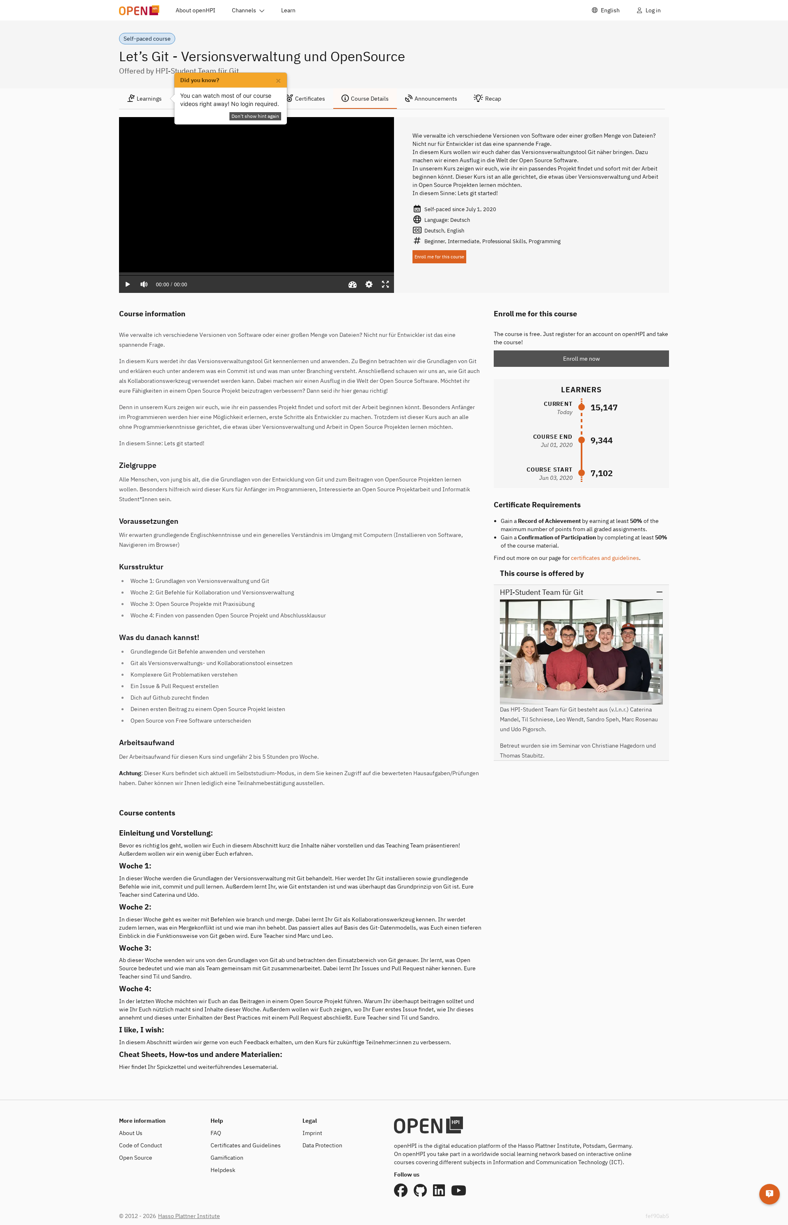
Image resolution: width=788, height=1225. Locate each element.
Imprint (312, 1133)
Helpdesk (223, 1170)
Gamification (227, 1157)
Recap (493, 98)
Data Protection (322, 1145)
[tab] (144, 98)
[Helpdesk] (769, 1194)
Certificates (310, 98)
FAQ (216, 1133)
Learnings (149, 98)
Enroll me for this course (439, 257)
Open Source (135, 1157)
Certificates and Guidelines (246, 1145)
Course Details (370, 98)
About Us (130, 1133)
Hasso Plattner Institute (189, 1216)
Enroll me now (581, 358)
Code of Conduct (140, 1145)
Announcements (436, 98)
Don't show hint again (255, 116)
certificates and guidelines (605, 558)
